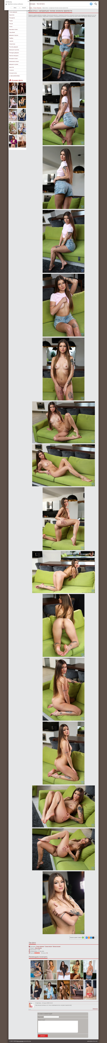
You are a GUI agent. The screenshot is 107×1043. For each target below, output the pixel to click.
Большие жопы (13, 73)
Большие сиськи (13, 58)
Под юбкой (12, 32)
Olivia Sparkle (38, 948)
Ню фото (11, 70)
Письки (11, 23)
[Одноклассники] (89, 938)
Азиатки (11, 41)
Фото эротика (19, 1041)
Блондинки (12, 17)
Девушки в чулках (13, 64)
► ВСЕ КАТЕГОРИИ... (14, 76)
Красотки (11, 67)
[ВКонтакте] (87, 938)
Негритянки (12, 44)
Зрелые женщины (13, 55)
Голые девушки (13, 12)
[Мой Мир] (91, 938)
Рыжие (11, 20)
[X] (93, 938)
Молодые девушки (14, 52)
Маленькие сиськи (14, 61)
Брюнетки (11, 15)
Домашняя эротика (14, 49)
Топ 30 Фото (41, 4)
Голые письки (48, 946)
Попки (10, 26)
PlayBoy (11, 38)
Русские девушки (13, 46)
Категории (32, 4)
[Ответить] (95, 1008)
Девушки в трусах (13, 35)
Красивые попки (13, 29)
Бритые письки (56, 946)
